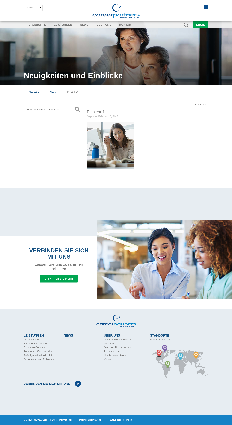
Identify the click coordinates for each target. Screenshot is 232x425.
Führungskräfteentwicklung (39, 351)
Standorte (37, 24)
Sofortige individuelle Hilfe (38, 355)
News (84, 24)
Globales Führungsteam (117, 347)
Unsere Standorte (160, 339)
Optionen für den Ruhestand (39, 359)
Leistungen (63, 24)
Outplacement (31, 339)
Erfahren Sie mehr (59, 279)
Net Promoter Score (115, 355)
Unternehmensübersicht (117, 339)
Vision (107, 359)
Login (200, 24)
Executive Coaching (35, 347)
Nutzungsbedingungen (120, 420)
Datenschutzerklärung (90, 420)
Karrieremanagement (35, 343)
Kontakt (126, 24)
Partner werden (112, 351)
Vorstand (109, 343)
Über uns (103, 24)
